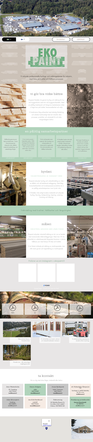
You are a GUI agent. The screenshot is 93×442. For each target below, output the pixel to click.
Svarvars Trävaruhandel (80, 402)
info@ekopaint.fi (80, 394)
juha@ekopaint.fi (12, 405)
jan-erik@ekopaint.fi (35, 405)
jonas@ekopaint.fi (57, 393)
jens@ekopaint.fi (13, 393)
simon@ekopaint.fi (35, 393)
